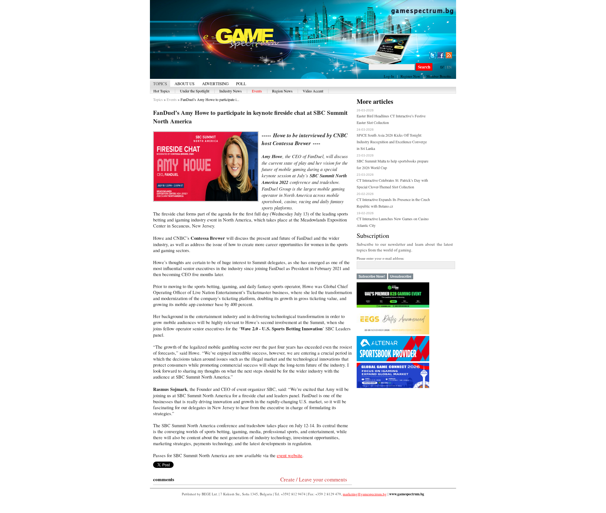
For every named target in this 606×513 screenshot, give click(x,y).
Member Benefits (438, 76)
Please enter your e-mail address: (380, 258)
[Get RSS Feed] (449, 55)
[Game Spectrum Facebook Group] (440, 55)
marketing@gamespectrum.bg (365, 494)
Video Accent (313, 90)
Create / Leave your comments (313, 479)
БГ (442, 67)
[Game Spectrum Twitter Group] (432, 55)
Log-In (389, 76)
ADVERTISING (215, 83)
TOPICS (160, 83)
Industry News (230, 90)
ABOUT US (184, 83)
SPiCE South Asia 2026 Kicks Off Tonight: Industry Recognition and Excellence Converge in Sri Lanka (392, 142)
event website (289, 455)
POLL (241, 83)
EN (449, 67)
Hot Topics (161, 90)
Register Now (410, 76)
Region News (282, 90)
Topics (158, 99)
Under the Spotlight (194, 90)
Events (257, 90)
